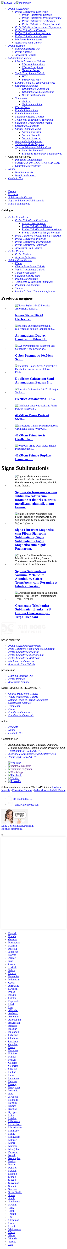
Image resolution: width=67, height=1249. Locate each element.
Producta (13, 194)
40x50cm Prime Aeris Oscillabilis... (30, 437)
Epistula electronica (12, 828)
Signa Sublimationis (19, 203)
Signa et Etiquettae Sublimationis (26, 200)
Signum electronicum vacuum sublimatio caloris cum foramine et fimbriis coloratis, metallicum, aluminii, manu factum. (36, 499)
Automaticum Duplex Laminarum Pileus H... (31, 337)
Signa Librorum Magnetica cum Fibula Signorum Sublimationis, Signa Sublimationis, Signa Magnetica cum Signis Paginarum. (34, 539)
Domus (12, 191)
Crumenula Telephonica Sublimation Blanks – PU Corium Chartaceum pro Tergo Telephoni (33, 611)
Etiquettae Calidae (22, 790)
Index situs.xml (42, 790)
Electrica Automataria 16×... (35, 399)
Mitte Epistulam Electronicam (17, 825)
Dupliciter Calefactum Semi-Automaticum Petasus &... (35, 380)
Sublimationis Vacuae (20, 197)
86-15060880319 (22, 798)
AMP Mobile (58, 790)
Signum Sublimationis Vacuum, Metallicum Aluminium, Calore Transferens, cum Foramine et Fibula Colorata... (36, 578)
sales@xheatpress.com (26, 804)
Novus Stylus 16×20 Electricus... (29, 317)
